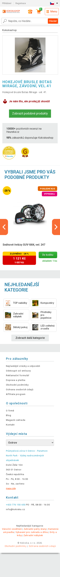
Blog (8, 415)
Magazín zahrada (15, 420)
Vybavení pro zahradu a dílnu (32, 532)
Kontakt (10, 424)
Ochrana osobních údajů (19, 389)
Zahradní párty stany (35, 529)
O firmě (10, 410)
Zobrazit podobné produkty (30, 113)
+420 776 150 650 (16, 504)
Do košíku (47, 254)
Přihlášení (6, 3)
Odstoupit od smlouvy (18, 370)
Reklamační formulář (17, 375)
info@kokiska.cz (15, 509)
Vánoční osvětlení (12, 529)
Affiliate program (16, 394)
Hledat (53, 21)
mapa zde (11, 488)
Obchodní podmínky (17, 385)
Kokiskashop (9, 30)
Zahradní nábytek (33, 535)
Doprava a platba (15, 380)
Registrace (21, 3)
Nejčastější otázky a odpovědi (23, 366)
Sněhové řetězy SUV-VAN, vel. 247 (24, 244)
